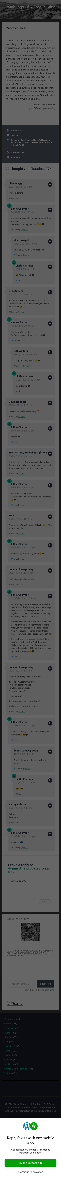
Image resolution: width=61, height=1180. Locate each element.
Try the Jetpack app (30, 1162)
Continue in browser (30, 1171)
